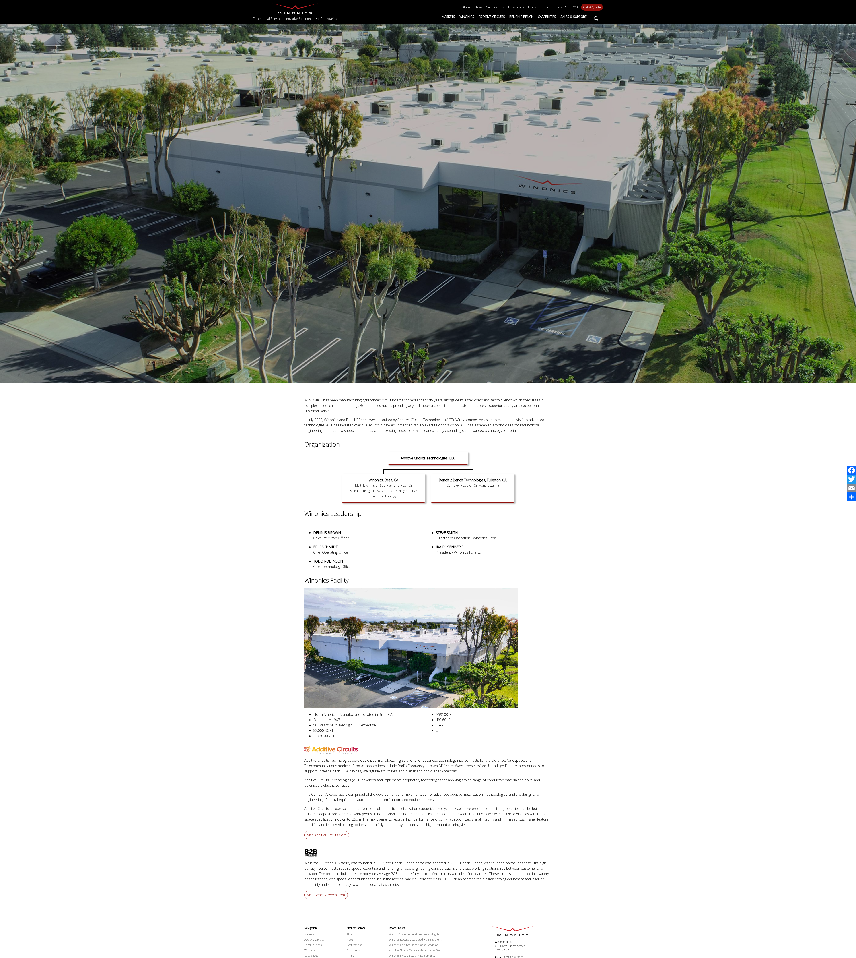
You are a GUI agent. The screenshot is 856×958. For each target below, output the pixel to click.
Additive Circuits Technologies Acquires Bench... (417, 950)
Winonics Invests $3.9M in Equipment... (412, 956)
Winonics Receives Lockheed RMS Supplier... (415, 939)
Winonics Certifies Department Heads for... (414, 945)
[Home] (295, 8)
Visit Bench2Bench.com (326, 894)
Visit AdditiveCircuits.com (326, 835)
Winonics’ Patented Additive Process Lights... (415, 934)
